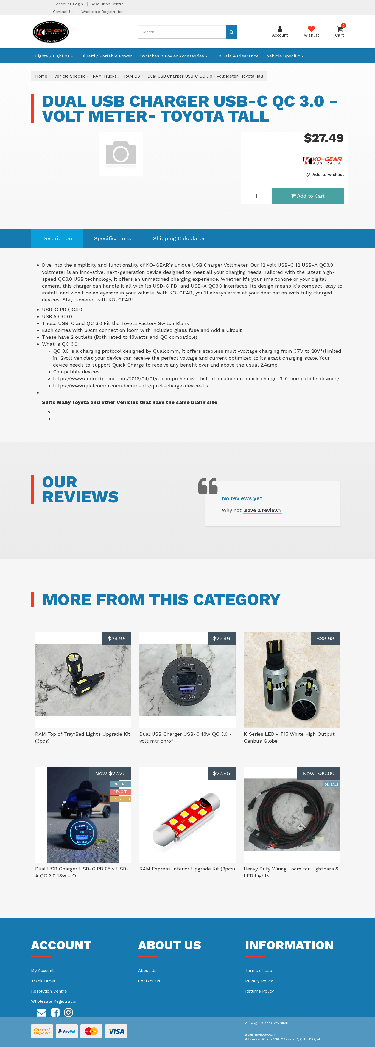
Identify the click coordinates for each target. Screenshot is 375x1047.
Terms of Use (258, 970)
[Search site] (231, 32)
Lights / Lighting (53, 56)
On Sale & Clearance (237, 56)
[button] (325, 174)
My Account (42, 970)
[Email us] (41, 1012)
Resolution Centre (108, 4)
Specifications (112, 238)
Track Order (43, 981)
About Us (147, 970)
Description (57, 238)
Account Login (70, 4)
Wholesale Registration (103, 11)
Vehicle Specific (284, 56)
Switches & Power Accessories (172, 56)
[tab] (57, 238)
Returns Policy (259, 991)
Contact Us (64, 11)
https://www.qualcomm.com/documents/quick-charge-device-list (131, 386)
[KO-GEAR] (51, 31)
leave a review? (262, 510)
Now (110, 773)
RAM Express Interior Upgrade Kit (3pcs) (187, 869)
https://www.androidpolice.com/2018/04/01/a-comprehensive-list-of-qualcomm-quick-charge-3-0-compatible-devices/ (196, 378)
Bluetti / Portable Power (106, 56)
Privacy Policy (259, 981)
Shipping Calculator (179, 238)
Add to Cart (311, 196)
